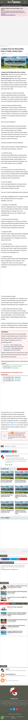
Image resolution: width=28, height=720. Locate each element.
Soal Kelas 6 (13, 446)
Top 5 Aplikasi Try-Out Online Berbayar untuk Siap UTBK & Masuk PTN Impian (17, 586)
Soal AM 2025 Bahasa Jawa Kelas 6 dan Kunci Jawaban (20, 481)
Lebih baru (3, 551)
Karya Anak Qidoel (17, 714)
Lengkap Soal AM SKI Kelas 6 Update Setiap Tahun (7, 495)
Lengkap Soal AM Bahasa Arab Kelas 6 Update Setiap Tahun (21, 512)
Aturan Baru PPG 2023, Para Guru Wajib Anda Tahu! (17, 598)
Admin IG (16, 456)
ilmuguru (11, 412)
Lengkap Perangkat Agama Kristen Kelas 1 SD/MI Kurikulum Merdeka (16, 626)
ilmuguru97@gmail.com (11, 422)
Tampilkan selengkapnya (22, 469)
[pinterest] (9, 465)
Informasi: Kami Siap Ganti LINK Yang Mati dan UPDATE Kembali (17, 592)
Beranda (2, 45)
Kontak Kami (13, 718)
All (23, 603)
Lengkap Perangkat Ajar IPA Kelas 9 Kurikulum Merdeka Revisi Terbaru (15, 632)
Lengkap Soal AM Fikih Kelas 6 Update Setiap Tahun (7, 511)
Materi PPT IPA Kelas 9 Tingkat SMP (15, 607)
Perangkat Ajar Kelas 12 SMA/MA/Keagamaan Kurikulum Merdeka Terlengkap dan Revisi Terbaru (16, 614)
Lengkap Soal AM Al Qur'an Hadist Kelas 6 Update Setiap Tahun (21, 496)
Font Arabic (6, 345)
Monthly (14, 603)
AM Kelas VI (7, 45)
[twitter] (7, 465)
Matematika (15, 368)
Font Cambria (7, 348)
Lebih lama (24, 551)
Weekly (4, 603)
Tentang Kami (6, 716)
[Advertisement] (14, 30)
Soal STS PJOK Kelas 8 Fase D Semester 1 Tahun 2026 (13, 5)
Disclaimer (13, 716)
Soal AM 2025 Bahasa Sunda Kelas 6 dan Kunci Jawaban (6, 481)
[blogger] (11, 465)
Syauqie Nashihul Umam (10, 674)
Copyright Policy (20, 716)
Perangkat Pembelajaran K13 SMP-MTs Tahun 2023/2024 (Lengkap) (17, 620)
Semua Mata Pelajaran (16, 366)
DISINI (11, 438)
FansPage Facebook (15, 424)
